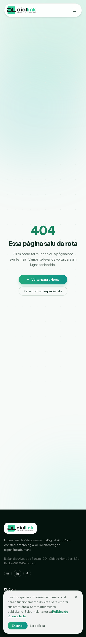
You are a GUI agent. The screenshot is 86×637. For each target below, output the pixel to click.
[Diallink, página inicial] (20, 528)
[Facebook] (27, 573)
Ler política (37, 625)
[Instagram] (8, 573)
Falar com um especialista (43, 291)
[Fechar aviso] (76, 597)
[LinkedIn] (17, 573)
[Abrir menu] (74, 10)
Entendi (17, 625)
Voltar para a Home (45, 279)
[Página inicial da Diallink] (21, 10)
